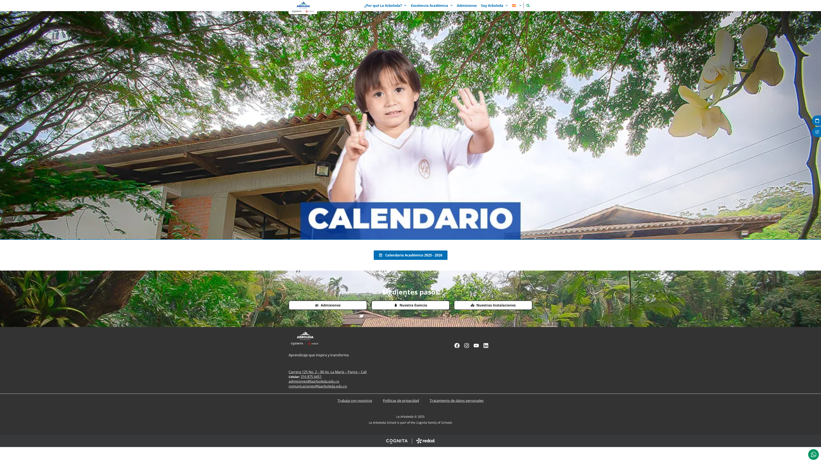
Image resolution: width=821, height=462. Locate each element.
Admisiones (467, 5)
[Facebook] (457, 345)
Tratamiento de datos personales (457, 400)
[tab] (813, 454)
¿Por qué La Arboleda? (383, 5)
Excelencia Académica (429, 5)
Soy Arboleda (492, 5)
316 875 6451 (311, 376)
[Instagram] (466, 345)
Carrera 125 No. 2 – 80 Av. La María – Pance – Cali (328, 372)
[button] (528, 6)
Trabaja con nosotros (355, 400)
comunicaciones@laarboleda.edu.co (318, 386)
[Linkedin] (486, 345)
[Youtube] (476, 345)
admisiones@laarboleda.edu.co (314, 381)
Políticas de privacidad (401, 400)
